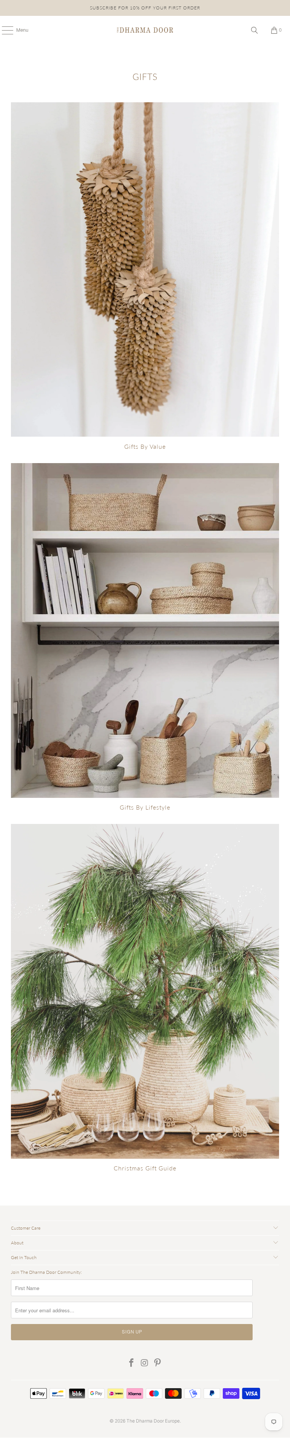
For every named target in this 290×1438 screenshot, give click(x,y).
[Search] (254, 30)
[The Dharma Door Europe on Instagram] (144, 1363)
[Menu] (3, 30)
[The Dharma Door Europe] (145, 30)
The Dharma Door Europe (153, 1421)
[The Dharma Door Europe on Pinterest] (158, 1363)
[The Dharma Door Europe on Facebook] (131, 1363)
